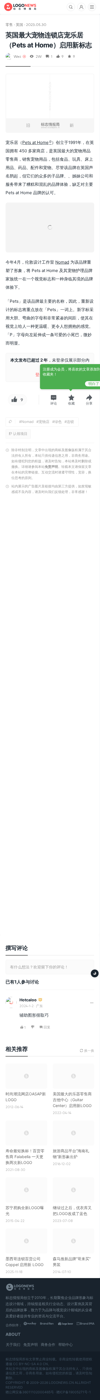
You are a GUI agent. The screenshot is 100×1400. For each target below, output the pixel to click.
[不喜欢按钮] (33, 1027)
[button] (53, 400)
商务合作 (48, 1344)
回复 (47, 1027)
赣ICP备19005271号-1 (73, 1392)
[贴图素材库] (32, 1325)
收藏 (71, 403)
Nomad (62, 262)
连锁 (70, 421)
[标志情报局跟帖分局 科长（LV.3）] (40, 1000)
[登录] (81, 7)
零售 (9, 24)
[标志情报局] (20, 7)
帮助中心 (65, 1344)
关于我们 (13, 1344)
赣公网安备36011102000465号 (30, 1392)
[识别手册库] (85, 1325)
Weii (17, 56)
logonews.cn (61, 1382)
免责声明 (51, 467)
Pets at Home (35, 142)
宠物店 (44, 421)
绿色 (58, 421)
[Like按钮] (13, 399)
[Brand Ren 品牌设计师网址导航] (50, 1325)
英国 (19, 24)
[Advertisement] (50, 716)
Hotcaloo (28, 999)
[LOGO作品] (68, 1325)
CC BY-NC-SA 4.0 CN (30, 1364)
